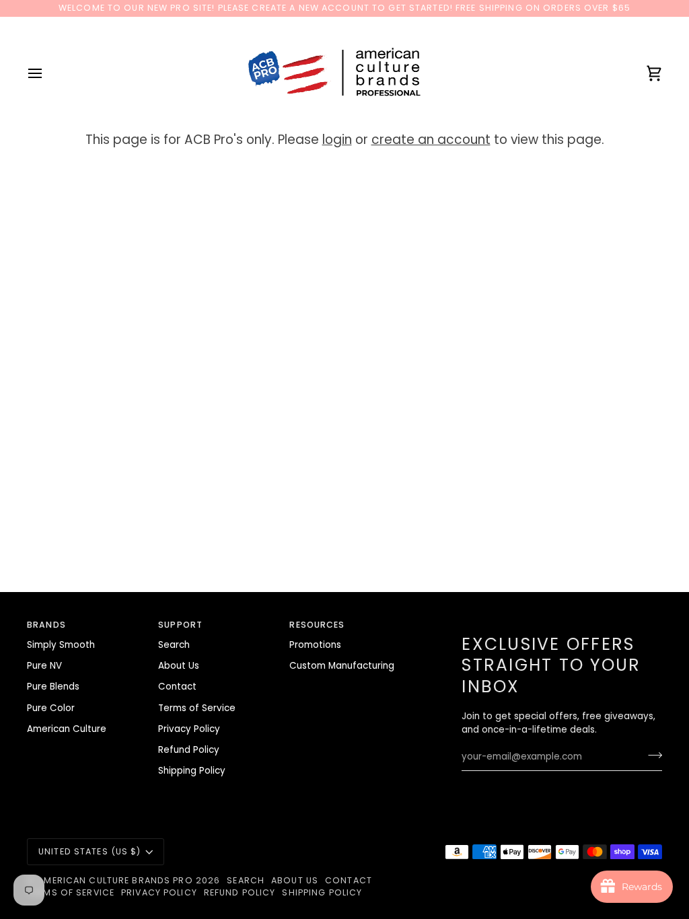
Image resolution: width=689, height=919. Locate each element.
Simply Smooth (61, 644)
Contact (177, 686)
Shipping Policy (191, 770)
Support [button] (180, 624)
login (337, 140)
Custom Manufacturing (341, 665)
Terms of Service (196, 708)
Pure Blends (53, 686)
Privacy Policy (189, 729)
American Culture (66, 729)
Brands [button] (46, 624)
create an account (431, 140)
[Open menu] (47, 74)
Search (174, 644)
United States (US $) (89, 851)
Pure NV (44, 665)
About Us (178, 665)
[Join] (651, 755)
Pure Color (51, 708)
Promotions (315, 644)
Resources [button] (316, 624)
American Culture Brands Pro (115, 880)
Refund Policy (188, 749)
